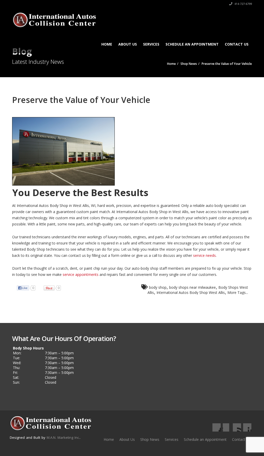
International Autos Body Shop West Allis (190, 292)
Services (151, 44)
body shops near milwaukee (192, 287)
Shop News (149, 439)
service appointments (80, 274)
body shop (158, 287)
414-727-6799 (243, 4)
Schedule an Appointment (192, 44)
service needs (204, 255)
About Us (127, 44)
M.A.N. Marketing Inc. (63, 437)
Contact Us (237, 44)
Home (106, 44)
